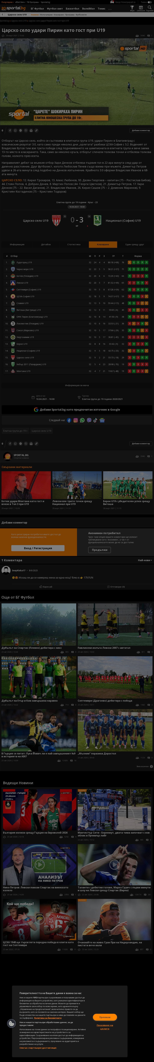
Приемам (105, 1017)
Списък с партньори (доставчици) (38, 1047)
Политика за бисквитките (48, 1018)
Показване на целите (105, 1027)
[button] (11, 1023)
